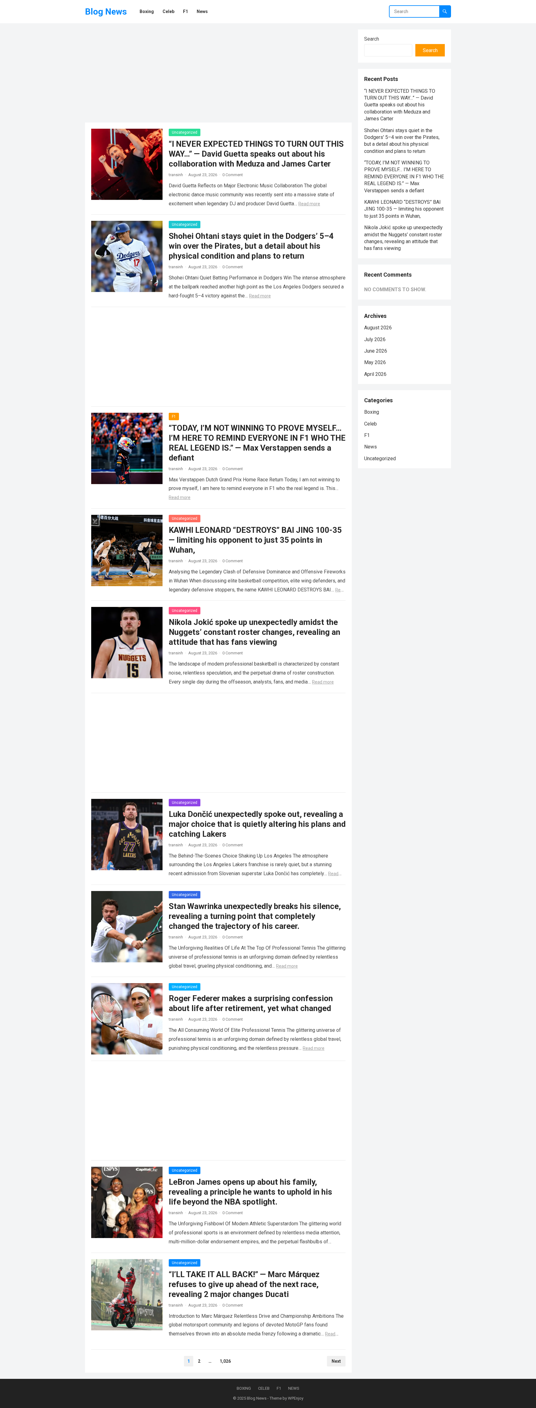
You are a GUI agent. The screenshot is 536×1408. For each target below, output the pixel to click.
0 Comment (232, 174)
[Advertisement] (218, 72)
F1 (174, 416)
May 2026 (375, 362)
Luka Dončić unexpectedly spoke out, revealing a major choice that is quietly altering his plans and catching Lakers (257, 824)
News (370, 447)
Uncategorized (184, 132)
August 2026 (378, 328)
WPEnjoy (295, 1398)
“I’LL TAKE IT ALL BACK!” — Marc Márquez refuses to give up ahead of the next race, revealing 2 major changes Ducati (244, 1284)
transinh (176, 174)
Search (371, 39)
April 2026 (375, 374)
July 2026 (375, 339)
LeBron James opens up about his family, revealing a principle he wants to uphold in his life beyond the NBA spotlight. (250, 1191)
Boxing (371, 412)
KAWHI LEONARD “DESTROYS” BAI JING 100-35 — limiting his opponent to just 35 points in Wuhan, (255, 540)
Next (336, 1361)
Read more (309, 203)
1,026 (225, 1361)
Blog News (106, 12)
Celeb (370, 424)
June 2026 (375, 351)
